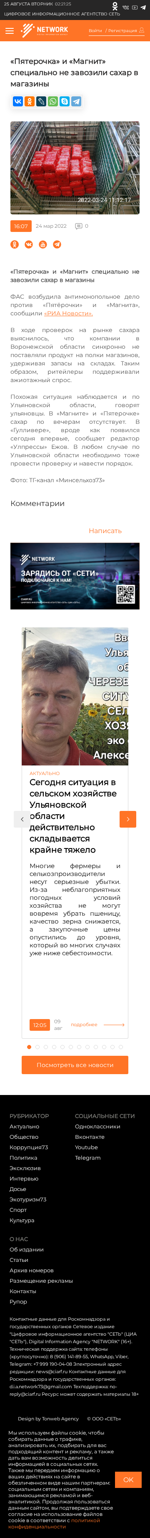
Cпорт (18, 1209)
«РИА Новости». (68, 313)
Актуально (24, 1126)
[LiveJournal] (41, 101)
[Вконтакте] (125, 6)
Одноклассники (97, 1126)
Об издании (27, 1249)
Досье (18, 1189)
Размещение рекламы (41, 1280)
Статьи (19, 1259)
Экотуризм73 (28, 1199)
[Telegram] (143, 6)
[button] (22, 819)
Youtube (86, 1147)
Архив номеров (32, 1270)
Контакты (23, 1291)
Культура (22, 1220)
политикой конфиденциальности (54, 1523)
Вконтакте (90, 1136)
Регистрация (122, 31)
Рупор (18, 1301)
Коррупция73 (29, 1147)
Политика (24, 1157)
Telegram (88, 1157)
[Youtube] (135, 6)
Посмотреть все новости (75, 1065)
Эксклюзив (25, 1168)
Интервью (24, 1178)
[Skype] (65, 101)
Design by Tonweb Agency (48, 1419)
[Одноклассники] (115, 6)
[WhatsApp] (53, 101)
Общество (24, 1136)
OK (128, 1480)
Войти (95, 31)
